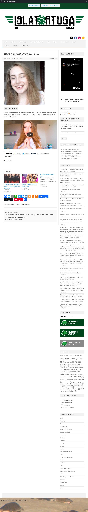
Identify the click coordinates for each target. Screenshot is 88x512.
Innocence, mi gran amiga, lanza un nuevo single (72, 214)
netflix (62, 385)
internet (78, 379)
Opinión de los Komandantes (67, 471)
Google (65, 374)
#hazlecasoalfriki (54, 5)
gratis (72, 374)
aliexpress (69, 355)
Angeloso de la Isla (11, 58)
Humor (22, 204)
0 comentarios (53, 58)
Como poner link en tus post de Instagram (70, 272)
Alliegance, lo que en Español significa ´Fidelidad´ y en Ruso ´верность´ (12, 186)
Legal (61, 454)
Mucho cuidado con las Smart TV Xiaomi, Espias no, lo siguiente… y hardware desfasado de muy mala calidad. (72, 255)
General (12, 42)
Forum (48, 42)
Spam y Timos (64, 42)
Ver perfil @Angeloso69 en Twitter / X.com (71, 153)
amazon (76, 355)
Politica (62, 474)
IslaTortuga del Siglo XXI (66, 451)
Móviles (62, 460)
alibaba (63, 355)
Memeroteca (45, 5)
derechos (77, 367)
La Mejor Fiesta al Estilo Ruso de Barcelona (43, 214)
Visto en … (62, 487)
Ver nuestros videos (34, 5)
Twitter (71, 389)
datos (72, 367)
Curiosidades (12, 204)
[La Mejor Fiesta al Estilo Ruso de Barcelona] (30, 178)
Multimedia (25, 45)
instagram (71, 379)
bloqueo (67, 365)
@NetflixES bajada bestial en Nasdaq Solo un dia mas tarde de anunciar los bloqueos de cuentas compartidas (71, 283)
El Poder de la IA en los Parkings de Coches (70, 194)
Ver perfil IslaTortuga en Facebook (69, 155)
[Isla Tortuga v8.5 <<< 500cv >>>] (44, 30)
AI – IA (61, 423)
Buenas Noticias (64, 426)
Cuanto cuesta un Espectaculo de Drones (70, 189)
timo (66, 389)
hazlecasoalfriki (77, 377)
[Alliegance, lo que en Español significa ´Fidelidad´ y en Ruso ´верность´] (12, 178)
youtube (72, 391)
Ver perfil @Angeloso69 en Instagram (70, 149)
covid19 (65, 367)
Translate (72, 114)
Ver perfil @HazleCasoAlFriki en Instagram (71, 151)
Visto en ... (27, 204)
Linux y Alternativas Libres (66, 457)
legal (76, 382)
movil (81, 383)
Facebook (74, 372)
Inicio (5, 42)
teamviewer (77, 387)
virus (64, 391)
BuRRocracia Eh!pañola (66, 429)
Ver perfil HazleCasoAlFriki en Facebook (71, 156)
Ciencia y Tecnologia (65, 432)
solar (67, 387)
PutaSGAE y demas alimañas (67, 476)
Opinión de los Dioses (65, 468)
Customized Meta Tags (36, 42)
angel (69, 358)
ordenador (69, 385)
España (67, 369)
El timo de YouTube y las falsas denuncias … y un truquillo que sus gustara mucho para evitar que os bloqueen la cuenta (17, 217)
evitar (67, 372)
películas (76, 385)
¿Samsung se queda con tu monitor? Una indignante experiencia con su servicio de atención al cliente (72, 180)
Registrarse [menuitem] (12, 1)
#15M (61, 418)
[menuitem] (1, 1)
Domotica (62, 437)
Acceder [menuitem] (6, 1)
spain (71, 387)
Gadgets (6, 45)
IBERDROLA (63, 379)
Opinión (15, 45)
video (77, 389)
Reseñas (62, 479)
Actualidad (22, 42)
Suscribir (64, 138)
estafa (76, 369)
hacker (67, 376)
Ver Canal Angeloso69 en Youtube (69, 158)
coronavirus (75, 365)
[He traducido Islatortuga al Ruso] (49, 180)
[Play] (30, 134)
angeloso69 (71, 362)
